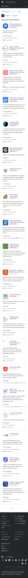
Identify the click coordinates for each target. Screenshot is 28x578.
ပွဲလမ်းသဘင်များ (18, 534)
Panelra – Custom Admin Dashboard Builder (17, 482)
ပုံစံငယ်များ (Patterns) (20, 523)
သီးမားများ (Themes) (19, 518)
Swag (17, 539)
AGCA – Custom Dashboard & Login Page (17, 47)
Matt (3, 546)
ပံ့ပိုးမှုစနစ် (4, 534)
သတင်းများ (3, 518)
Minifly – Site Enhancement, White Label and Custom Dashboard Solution (17, 390)
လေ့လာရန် (3, 532)
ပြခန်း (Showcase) (19, 516)
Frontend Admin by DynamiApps (14, 122)
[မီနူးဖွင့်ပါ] (26, 2)
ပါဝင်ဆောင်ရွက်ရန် (19, 532)
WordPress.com (6, 543)
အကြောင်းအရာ (4, 516)
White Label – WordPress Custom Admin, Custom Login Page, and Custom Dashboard (17, 98)
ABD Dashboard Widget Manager (14, 245)
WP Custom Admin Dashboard (15, 341)
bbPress (4, 548)
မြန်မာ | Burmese (9, 557)
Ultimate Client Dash (15, 168)
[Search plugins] (19, 11)
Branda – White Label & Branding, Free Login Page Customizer (17, 71)
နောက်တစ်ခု (16, 508)
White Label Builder (15, 367)
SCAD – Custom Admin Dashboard (15, 458)
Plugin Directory (5, 6)
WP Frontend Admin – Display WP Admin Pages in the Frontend (17, 221)
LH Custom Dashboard (16, 413)
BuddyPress (5, 550)
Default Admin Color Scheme (14, 195)
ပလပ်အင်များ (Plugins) (20, 521)
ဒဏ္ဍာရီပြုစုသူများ (5, 536)
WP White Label (14, 317)
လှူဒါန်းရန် (18, 536)
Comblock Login (14, 433)
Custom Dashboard (15, 294)
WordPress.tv (5, 539)
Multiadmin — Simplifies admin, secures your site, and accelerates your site (17, 271)
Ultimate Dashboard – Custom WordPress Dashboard (16, 24)
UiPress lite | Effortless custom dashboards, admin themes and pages (17, 148)
